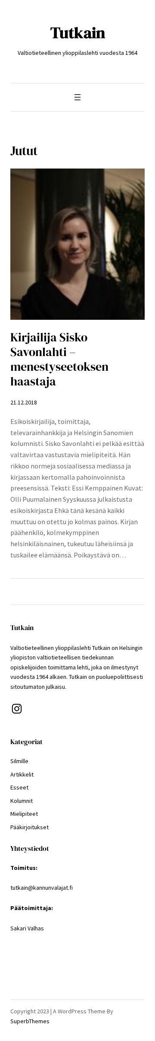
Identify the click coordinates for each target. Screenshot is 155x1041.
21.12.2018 (23, 402)
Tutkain (77, 32)
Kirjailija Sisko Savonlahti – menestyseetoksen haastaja (59, 359)
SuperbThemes (30, 1021)
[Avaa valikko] (77, 97)
